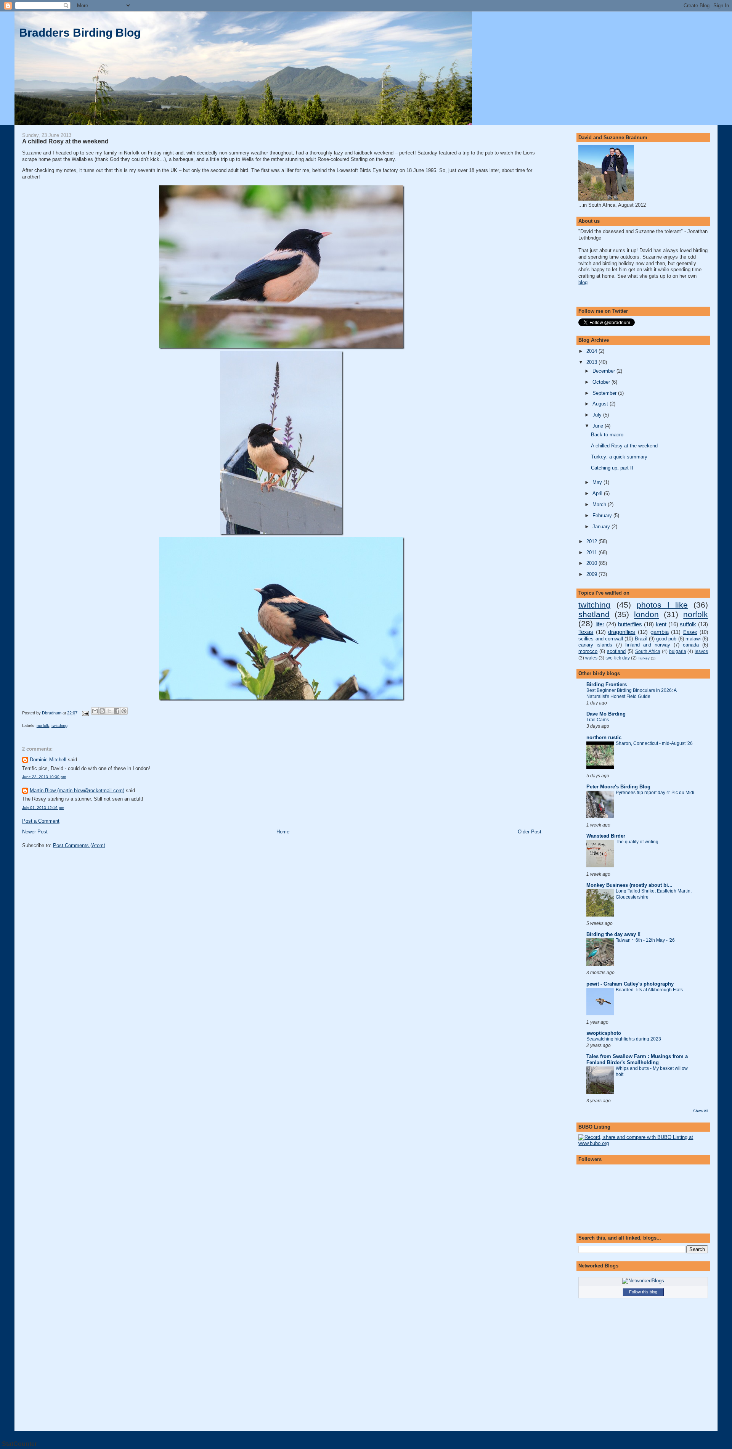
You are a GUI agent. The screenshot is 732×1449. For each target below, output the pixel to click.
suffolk (688, 624)
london (646, 614)
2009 (592, 574)
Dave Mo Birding (606, 714)
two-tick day (617, 658)
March (600, 504)
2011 (592, 552)
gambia (659, 632)
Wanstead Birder (605, 836)
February (602, 515)
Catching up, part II (612, 468)
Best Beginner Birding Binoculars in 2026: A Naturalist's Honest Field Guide (631, 693)
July (597, 415)
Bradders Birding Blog (80, 32)
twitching (59, 725)
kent (661, 624)
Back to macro (607, 434)
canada (691, 645)
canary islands (595, 645)
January (602, 526)
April (598, 493)
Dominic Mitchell (48, 759)
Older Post (529, 832)
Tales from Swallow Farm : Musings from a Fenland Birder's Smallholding (637, 1059)
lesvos (701, 651)
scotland (616, 651)
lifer (600, 624)
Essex (690, 632)
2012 (592, 541)
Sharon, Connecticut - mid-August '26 (654, 743)
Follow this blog (643, 1292)
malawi (693, 639)
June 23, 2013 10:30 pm (44, 777)
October (602, 382)
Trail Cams (597, 719)
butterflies (630, 624)
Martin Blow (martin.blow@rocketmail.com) (77, 790)
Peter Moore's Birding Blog (618, 787)
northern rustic (603, 737)
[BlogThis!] (102, 711)
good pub (666, 639)
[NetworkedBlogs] (643, 1280)
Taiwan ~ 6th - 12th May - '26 (645, 940)
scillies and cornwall (600, 639)
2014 (592, 351)
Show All (700, 1111)
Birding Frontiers (606, 684)
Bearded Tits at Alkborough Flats (649, 989)
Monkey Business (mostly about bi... (629, 885)
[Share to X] (109, 711)
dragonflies (621, 632)
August (601, 404)
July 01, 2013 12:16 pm (43, 808)
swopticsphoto (603, 1033)
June (598, 426)
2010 (592, 563)
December (604, 371)
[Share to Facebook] (116, 711)
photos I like (662, 604)
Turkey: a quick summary (619, 457)
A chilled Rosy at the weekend (624, 446)
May (598, 482)
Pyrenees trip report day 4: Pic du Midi (655, 792)
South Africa (647, 651)
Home (282, 832)
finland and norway (647, 645)
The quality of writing (637, 841)
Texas (585, 632)
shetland (594, 614)
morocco (587, 651)
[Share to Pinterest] (124, 711)
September (605, 393)
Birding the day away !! (613, 934)
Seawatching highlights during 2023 (623, 1039)
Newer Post (35, 832)
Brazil (641, 639)
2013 (592, 362)
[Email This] (95, 711)
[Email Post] (85, 713)
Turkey (644, 658)
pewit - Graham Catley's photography (630, 984)
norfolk (43, 725)
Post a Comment (40, 821)
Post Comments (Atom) (79, 845)
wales (591, 658)
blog (583, 282)
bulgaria (677, 651)
